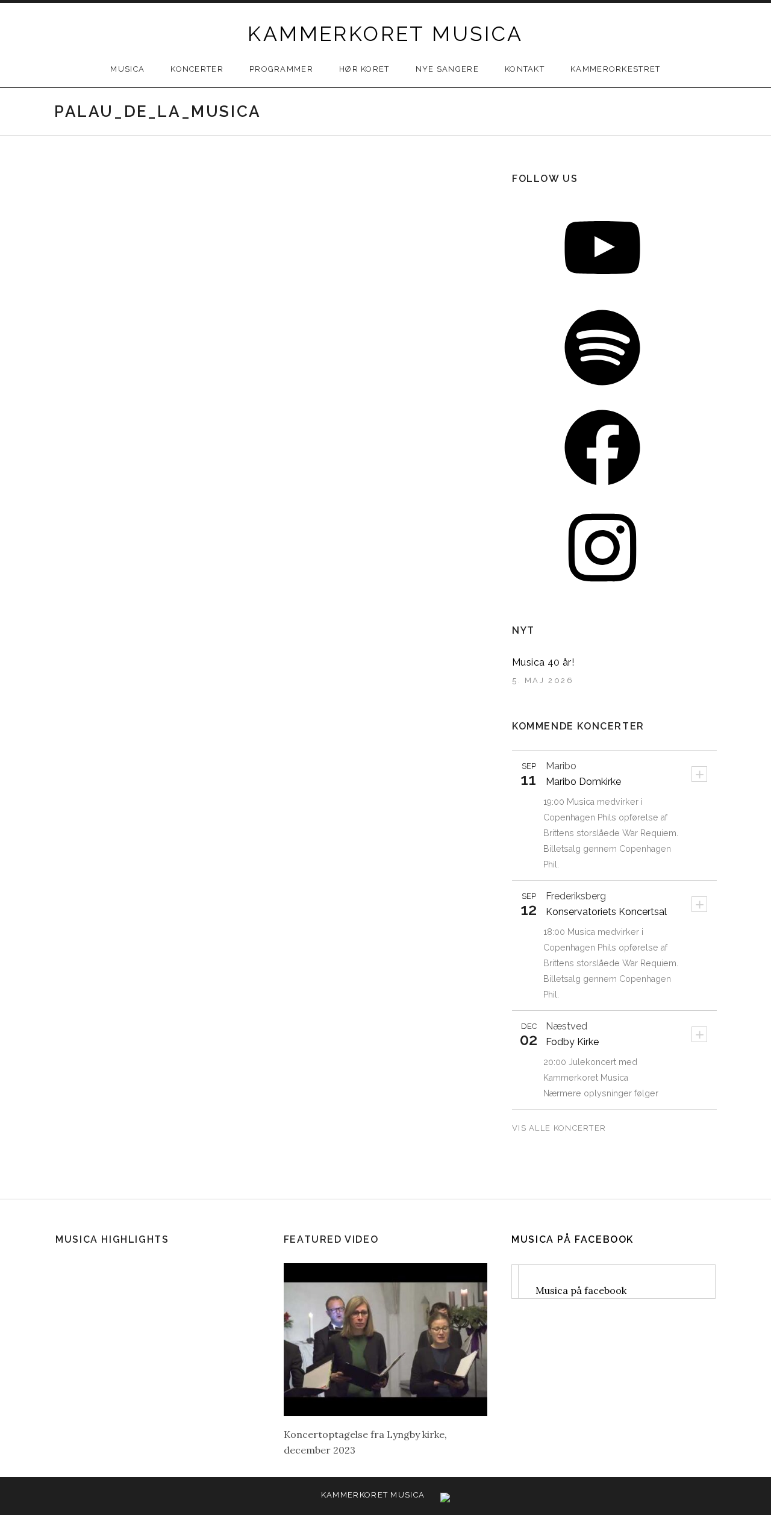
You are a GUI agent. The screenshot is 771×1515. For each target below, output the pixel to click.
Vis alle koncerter (560, 1127)
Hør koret (364, 68)
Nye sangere (447, 68)
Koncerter (196, 68)
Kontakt (525, 68)
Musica (127, 68)
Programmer (281, 68)
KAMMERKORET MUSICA (385, 34)
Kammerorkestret (615, 68)
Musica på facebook (572, 1239)
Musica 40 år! (543, 662)
